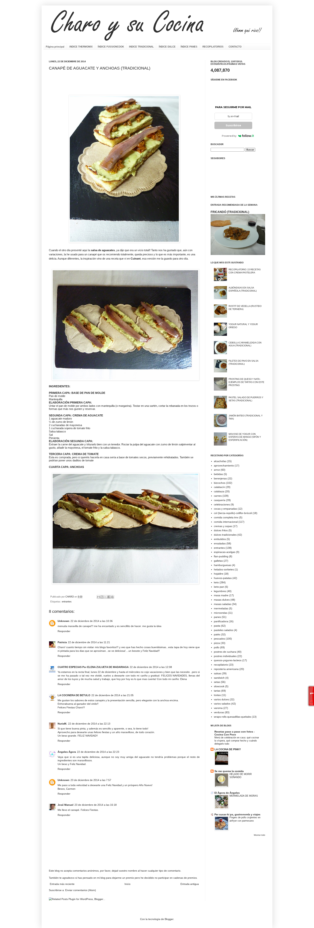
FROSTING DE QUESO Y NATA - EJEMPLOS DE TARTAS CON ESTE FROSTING (246, 382)
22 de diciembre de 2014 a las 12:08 (151, 667)
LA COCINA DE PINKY (227, 749)
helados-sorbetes (224, 569)
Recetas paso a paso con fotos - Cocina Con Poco (234, 733)
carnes (218, 495)
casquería (219, 500)
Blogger (169, 919)
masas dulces (222, 599)
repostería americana (226, 669)
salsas (217, 673)
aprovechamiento (224, 465)
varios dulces (221, 699)
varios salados (222, 703)
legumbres (220, 591)
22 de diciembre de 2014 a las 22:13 (89, 723)
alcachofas (220, 461)
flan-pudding (221, 556)
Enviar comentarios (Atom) (80, 890)
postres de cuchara (225, 651)
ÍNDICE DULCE (167, 46)
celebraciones (222, 504)
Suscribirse (233, 125)
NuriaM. (62, 723)
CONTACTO (235, 46)
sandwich (219, 677)
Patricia (62, 642)
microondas (220, 612)
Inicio (127, 884)
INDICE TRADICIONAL (141, 46)
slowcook (219, 686)
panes (217, 617)
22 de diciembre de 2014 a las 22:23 (98, 751)
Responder (64, 631)
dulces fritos (221, 530)
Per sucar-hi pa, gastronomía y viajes (237, 814)
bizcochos (219, 482)
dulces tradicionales (225, 534)
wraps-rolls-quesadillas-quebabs (232, 716)
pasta (217, 625)
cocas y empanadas (225, 508)
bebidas (218, 474)
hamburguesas (222, 565)
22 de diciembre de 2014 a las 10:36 (92, 621)
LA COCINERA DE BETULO (74, 695)
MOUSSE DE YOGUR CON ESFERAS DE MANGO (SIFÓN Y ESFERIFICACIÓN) (245, 437)
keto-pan (219, 586)
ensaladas (220, 543)
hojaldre (218, 573)
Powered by (229, 135)
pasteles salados (223, 630)
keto (216, 582)
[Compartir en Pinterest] (112, 597)
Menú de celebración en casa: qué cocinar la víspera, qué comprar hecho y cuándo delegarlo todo (236, 740)
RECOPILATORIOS (213, 46)
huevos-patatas (223, 578)
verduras (219, 712)
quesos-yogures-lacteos (227, 660)
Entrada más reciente (62, 884)
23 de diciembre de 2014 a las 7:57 (91, 780)
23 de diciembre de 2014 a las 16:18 (96, 804)
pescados (219, 638)
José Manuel (65, 804)
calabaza (219, 491)
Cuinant (136, 258)
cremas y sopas (223, 526)
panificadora (221, 621)
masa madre (221, 595)
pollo (216, 647)
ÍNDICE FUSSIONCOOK (111, 46)
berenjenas (220, 478)
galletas (218, 560)
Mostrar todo (259, 835)
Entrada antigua (189, 884)
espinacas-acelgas (224, 552)
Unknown (63, 621)
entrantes (67, 601)
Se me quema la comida (229, 771)
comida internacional (226, 521)
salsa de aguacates (102, 250)
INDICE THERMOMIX (81, 46)
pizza (217, 643)
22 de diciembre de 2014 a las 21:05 (112, 695)
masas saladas (222, 604)
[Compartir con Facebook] (109, 597)
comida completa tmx (226, 517)
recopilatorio (221, 664)
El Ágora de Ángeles (227, 792)
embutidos (220, 539)
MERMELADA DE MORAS (244, 795)
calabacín (219, 487)
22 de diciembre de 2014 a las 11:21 (89, 642)
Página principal (55, 46)
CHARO (70, 596)
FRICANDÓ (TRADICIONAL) (230, 211)
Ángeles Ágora (67, 751)
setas (217, 681)
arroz (217, 469)
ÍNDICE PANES (189, 46)
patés (217, 634)
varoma (218, 708)
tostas (217, 695)
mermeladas (221, 608)
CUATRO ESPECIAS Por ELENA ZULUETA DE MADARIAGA (93, 667)
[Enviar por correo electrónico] (98, 597)
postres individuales (225, 656)
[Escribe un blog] (102, 597)
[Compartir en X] (105, 597)
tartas (217, 690)
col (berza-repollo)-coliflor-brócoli (233, 513)
